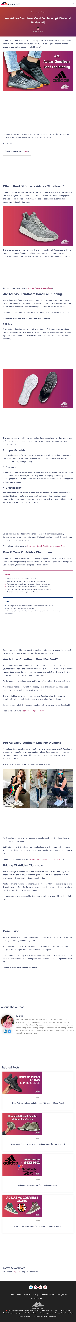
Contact (27, 1295)
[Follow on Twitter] (9, 1031)
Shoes (38, 12)
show (26, 151)
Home (32, 12)
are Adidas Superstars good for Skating (46, 859)
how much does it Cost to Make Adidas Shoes (46, 546)
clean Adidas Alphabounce (33, 711)
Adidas (43, 12)
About (19, 1295)
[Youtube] (40, 1287)
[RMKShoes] (11, 3)
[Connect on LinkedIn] (5, 1031)
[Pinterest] (45, 1287)
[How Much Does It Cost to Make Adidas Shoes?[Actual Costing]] (38, 1124)
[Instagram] (36, 1287)
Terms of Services (47, 1295)
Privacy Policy (61, 1295)
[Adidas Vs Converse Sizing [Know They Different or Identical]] (38, 1206)
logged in (18, 1272)
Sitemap (35, 1295)
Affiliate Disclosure (37, 1298)
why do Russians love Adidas (40, 288)
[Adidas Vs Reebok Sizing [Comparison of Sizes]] (38, 1165)
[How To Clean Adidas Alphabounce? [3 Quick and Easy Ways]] (38, 1083)
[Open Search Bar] (68, 3)
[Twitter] (31, 1287)
